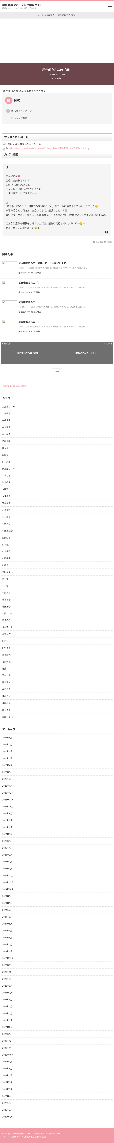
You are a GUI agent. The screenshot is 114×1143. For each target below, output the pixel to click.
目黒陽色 (6, 654)
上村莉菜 (6, 413)
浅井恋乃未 (7, 627)
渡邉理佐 (6, 634)
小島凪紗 (6, 510)
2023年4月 (7, 1013)
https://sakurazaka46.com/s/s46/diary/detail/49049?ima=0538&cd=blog (49, 148)
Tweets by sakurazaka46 (14, 385)
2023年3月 (7, 1020)
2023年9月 (7, 978)
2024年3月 (7, 937)
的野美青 (6, 647)
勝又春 (5, 447)
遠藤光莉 (6, 696)
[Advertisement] (57, 41)
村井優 (5, 585)
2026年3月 (7, 772)
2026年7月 (7, 744)
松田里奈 (6, 606)
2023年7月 (7, 992)
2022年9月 (7, 1061)
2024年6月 (7, 916)
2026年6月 (7, 751)
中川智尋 (6, 427)
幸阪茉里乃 (7, 572)
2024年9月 (7, 896)
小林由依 (6, 516)
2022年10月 (8, 1054)
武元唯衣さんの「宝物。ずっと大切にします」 (43, 263)
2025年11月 (8, 799)
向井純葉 (6, 461)
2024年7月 (7, 910)
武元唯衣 (58, 78)
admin (109, 242)
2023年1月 (7, 1034)
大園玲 (5, 489)
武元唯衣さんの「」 (29, 282)
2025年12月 (8, 792)
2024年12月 (8, 875)
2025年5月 (7, 841)
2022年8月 (7, 1068)
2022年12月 (8, 1040)
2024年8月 (7, 903)
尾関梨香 (6, 537)
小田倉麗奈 (7, 530)
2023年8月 (7, 985)
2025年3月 (7, 854)
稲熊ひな (6, 668)
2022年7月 (7, 1075)
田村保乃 (6, 640)
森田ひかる (7, 613)
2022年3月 (7, 1103)
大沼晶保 (6, 496)
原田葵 (5, 454)
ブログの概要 (20, 117)
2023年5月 (7, 1006)
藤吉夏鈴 (6, 682)
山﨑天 (5, 565)
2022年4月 (7, 1096)
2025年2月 (7, 861)
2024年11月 (8, 882)
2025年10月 (8, 806)
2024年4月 (7, 930)
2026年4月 (7, 765)
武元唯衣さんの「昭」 (23, 111)
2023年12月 (8, 958)
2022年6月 (7, 1082)
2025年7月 (7, 827)
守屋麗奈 (6, 503)
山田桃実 (6, 558)
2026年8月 (7, 737)
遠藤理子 (6, 703)
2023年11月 (8, 965)
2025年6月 (7, 834)
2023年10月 (8, 971)
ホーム (57, 371)
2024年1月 (7, 951)
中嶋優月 (6, 420)
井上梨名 (6, 434)
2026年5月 (7, 758)
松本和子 (6, 599)
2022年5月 (7, 1089)
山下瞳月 (6, 544)
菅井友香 (6, 675)
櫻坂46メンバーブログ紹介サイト (22, 5)
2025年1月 (7, 868)
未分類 (5, 578)
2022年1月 (7, 1116)
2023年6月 (7, 999)
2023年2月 (7, 1027)
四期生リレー (8, 468)
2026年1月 (7, 785)
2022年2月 (7, 1109)
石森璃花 (6, 661)
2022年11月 (8, 1047)
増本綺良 (6, 482)
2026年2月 (7, 778)
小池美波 (6, 523)
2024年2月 (7, 944)
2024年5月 (7, 923)
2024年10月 (8, 889)
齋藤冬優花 (7, 716)
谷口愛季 (6, 689)
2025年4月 (7, 847)
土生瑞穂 (6, 475)
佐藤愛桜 (6, 441)
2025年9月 (7, 813)
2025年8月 (7, 820)
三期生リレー (8, 406)
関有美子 (6, 709)
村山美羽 (6, 592)
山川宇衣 (6, 551)
